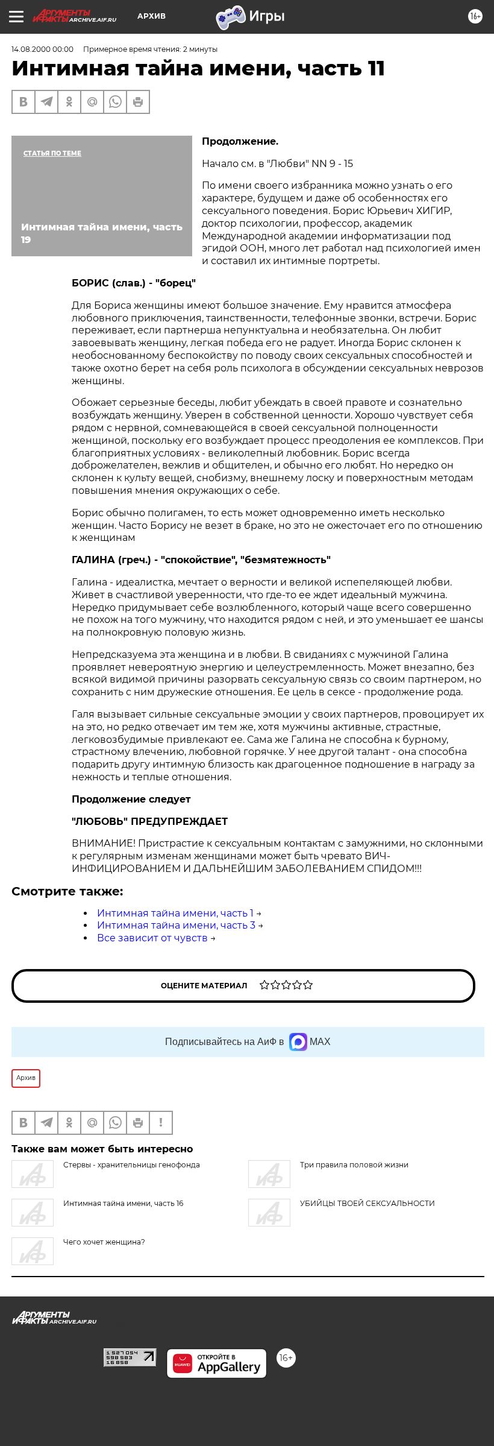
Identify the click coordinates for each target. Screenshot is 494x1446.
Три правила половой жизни (354, 1164)
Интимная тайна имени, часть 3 (176, 925)
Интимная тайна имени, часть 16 (123, 1203)
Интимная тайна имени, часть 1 (175, 913)
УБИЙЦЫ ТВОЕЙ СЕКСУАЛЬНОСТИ (367, 1203)
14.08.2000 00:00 (42, 49)
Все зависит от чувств (152, 938)
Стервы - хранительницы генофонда (131, 1164)
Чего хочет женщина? (104, 1241)
